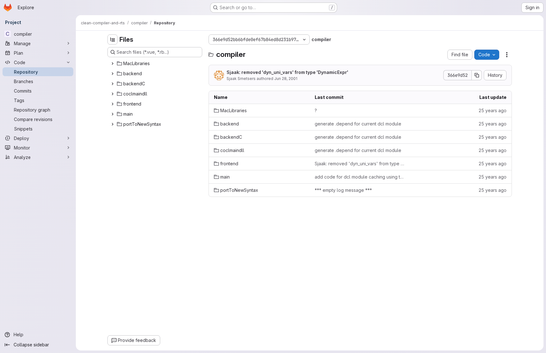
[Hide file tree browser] (112, 39)
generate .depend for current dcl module (358, 123)
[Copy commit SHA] (477, 75)
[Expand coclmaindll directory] (112, 94)
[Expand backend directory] (112, 73)
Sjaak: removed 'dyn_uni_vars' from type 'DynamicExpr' (287, 72)
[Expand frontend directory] (112, 104)
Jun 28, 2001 (285, 78)
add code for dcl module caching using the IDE (360, 177)
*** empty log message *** (343, 190)
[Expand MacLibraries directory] (112, 63)
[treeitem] (155, 63)
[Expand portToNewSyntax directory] (112, 124)
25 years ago (493, 110)
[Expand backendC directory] (112, 84)
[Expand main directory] (112, 114)
